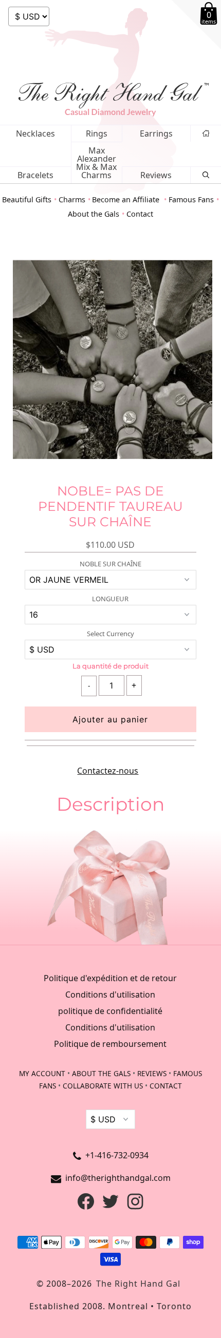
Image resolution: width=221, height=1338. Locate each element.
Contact (139, 214)
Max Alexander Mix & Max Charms (96, 163)
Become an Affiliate (126, 199)
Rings (96, 133)
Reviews (156, 175)
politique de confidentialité (110, 1011)
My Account (42, 1073)
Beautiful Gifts (26, 199)
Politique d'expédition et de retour (110, 978)
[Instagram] (135, 1206)
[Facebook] (85, 1206)
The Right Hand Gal (138, 1283)
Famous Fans (191, 199)
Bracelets (35, 175)
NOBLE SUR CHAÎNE (110, 564)
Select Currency (110, 633)
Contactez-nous (107, 770)
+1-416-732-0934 (117, 1155)
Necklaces (35, 133)
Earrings (156, 133)
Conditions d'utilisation (110, 994)
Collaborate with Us (103, 1086)
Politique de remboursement (110, 1043)
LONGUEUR (110, 599)
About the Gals (93, 214)
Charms (72, 199)
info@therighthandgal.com (118, 1177)
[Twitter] (110, 1206)
